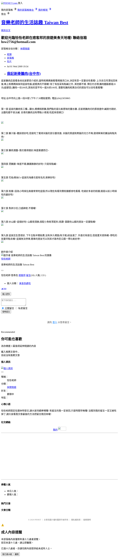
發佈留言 (6, 312)
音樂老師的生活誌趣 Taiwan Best (34, 22)
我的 (55, 430)
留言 (28, 275)
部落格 (10, 58)
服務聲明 (87, 520)
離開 (17, 554)
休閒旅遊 (25, 48)
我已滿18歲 (7, 554)
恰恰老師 (5, 259)
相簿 (9, 54)
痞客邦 (22, 275)
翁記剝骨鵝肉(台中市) (24, 73)
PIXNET (38, 520)
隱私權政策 (76, 520)
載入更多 (6, 294)
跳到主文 (5, 30)
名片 (9, 61)
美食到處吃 (25, 283)
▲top (3, 288)
